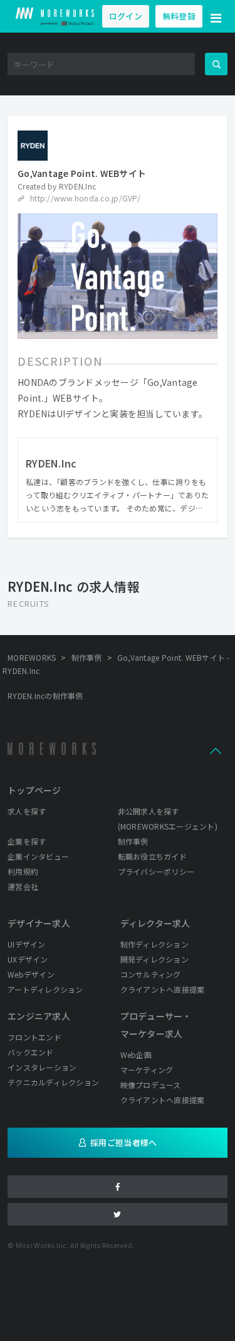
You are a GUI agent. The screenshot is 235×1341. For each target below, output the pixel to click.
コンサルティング (150, 974)
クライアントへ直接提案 (162, 989)
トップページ (34, 790)
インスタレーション (42, 1067)
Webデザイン (31, 974)
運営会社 (23, 886)
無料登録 (179, 16)
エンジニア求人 (39, 1016)
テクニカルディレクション (53, 1082)
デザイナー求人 (39, 923)
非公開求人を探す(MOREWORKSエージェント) (167, 818)
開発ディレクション (154, 959)
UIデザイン (27, 944)
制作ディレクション (154, 944)
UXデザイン (28, 959)
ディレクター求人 (155, 923)
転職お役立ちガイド (152, 856)
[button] (216, 16)
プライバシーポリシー (156, 871)
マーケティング (147, 1069)
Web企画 (136, 1054)
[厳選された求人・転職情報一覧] (55, 16)
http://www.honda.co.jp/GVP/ (85, 198)
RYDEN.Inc (77, 186)
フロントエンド (34, 1037)
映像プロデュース (150, 1084)
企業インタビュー (38, 856)
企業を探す (27, 841)
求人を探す (27, 811)
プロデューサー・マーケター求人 (156, 1025)
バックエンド (31, 1052)
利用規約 (23, 871)
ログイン (125, 16)
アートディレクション (45, 989)
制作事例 (133, 841)
